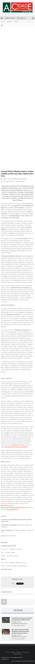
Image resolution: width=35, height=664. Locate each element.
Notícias (23, 181)
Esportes (19, 652)
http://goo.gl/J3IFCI (12, 509)
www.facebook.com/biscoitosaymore (16, 447)
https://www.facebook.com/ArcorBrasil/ (13, 507)
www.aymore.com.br (17, 445)
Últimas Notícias (17, 654)
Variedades (26, 652)
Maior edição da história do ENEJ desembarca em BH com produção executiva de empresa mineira (20, 631)
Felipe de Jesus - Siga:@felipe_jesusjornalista (15, 179)
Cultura (18, 181)
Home (2, 21)
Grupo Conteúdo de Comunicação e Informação (22, 661)
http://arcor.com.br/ (7, 505)
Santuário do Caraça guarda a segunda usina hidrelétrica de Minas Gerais (22, 618)
